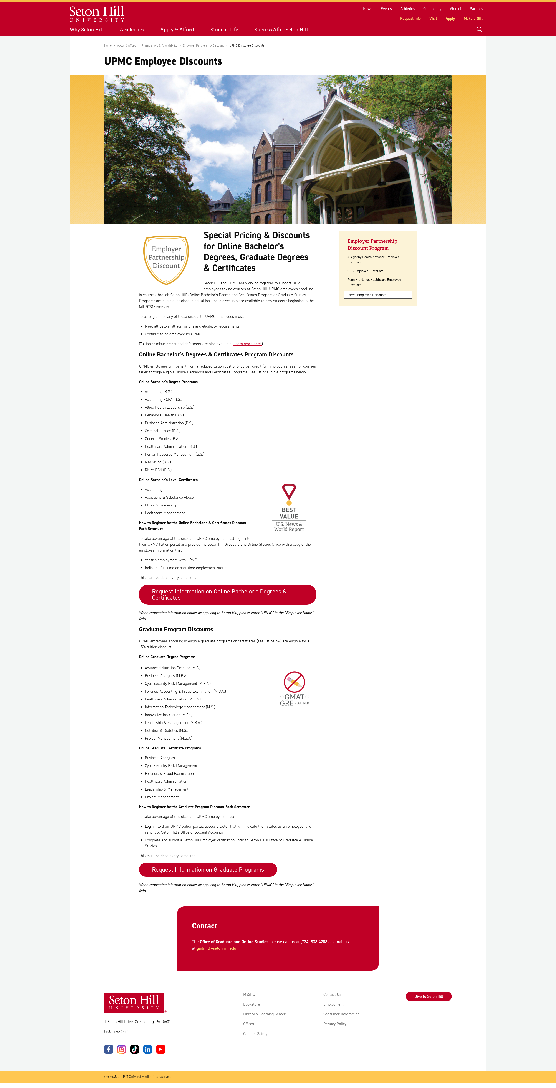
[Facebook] (108, 1049)
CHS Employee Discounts (365, 271)
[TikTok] (134, 1049)
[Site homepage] (97, 14)
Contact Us (332, 994)
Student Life (224, 30)
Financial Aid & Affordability (159, 45)
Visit (433, 18)
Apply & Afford (177, 30)
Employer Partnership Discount (203, 45)
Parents (476, 8)
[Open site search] (479, 29)
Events (386, 8)
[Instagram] (121, 1049)
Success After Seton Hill (281, 30)
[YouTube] (160, 1049)
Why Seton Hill (87, 30)
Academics (132, 30)
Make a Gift (473, 18)
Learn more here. (247, 343)
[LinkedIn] (147, 1049)
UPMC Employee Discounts (367, 294)
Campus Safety (255, 1033)
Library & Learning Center (264, 1014)
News (367, 8)
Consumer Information (341, 1014)
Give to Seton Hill (429, 996)
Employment (333, 1004)
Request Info (410, 18)
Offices (248, 1023)
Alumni (455, 8)
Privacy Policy (334, 1023)
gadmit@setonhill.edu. (217, 948)
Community (432, 8)
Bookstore (251, 1004)
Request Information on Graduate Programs (208, 870)
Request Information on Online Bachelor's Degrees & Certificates (219, 594)
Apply (450, 18)
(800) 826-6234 (116, 1031)
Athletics (407, 8)
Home (108, 45)
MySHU (249, 994)
